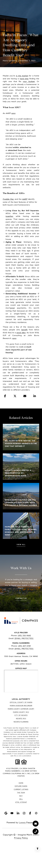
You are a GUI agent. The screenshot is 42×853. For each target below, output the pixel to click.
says (13, 113)
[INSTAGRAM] (24, 813)
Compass (7, 732)
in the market (22, 76)
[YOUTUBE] (12, 813)
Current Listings (21, 789)
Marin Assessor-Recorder (21, 706)
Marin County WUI (21, 712)
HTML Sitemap (21, 802)
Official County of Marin (21, 702)
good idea (20, 333)
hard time (24, 79)
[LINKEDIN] (18, 813)
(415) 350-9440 (24, 635)
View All (21, 545)
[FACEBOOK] (30, 813)
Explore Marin (21, 786)
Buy (21, 796)
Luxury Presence (27, 822)
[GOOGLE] (6, 813)
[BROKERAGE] (36, 813)
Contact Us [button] (21, 598)
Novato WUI (21, 718)
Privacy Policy (21, 838)
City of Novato (21, 715)
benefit (24, 330)
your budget (29, 81)
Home (21, 783)
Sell (21, 799)
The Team (21, 793)
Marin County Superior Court (21, 709)
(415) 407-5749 (24, 646)
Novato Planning (21, 722)
